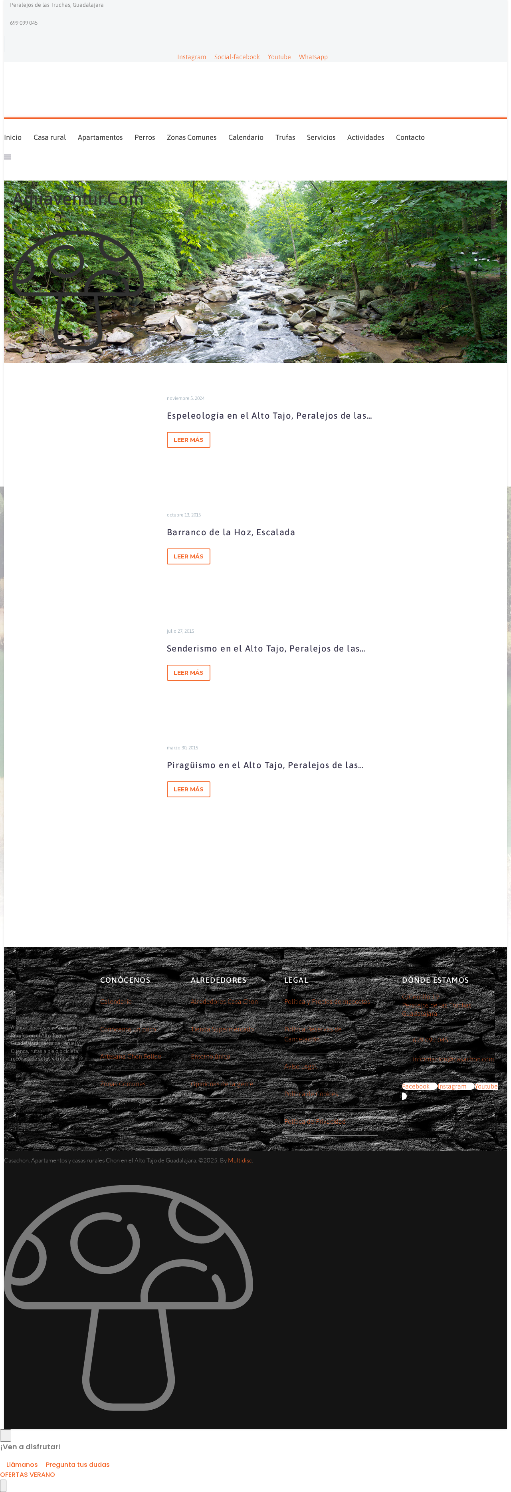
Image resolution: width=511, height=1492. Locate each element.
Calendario (245, 137)
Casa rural (50, 137)
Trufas (285, 137)
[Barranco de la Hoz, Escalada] (79, 538)
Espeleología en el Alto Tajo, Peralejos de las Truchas (266, 417)
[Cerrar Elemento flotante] (5, 1435)
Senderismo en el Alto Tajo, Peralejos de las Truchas (263, 650)
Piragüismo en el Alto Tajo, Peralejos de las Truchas (262, 766)
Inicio (13, 137)
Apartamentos (100, 137)
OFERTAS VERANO (27, 1474)
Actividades (365, 137)
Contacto (410, 137)
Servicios (321, 137)
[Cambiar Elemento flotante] (3, 1486)
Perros (145, 137)
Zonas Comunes (191, 137)
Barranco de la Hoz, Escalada (231, 532)
